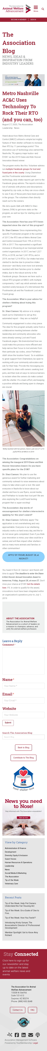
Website (9, 708)
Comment (9, 644)
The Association (25, 124)
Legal (35, 1043)
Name (8, 679)
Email (8, 694)
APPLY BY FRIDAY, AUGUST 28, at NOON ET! (23, 557)
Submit (8, 722)
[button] (36, 9)
